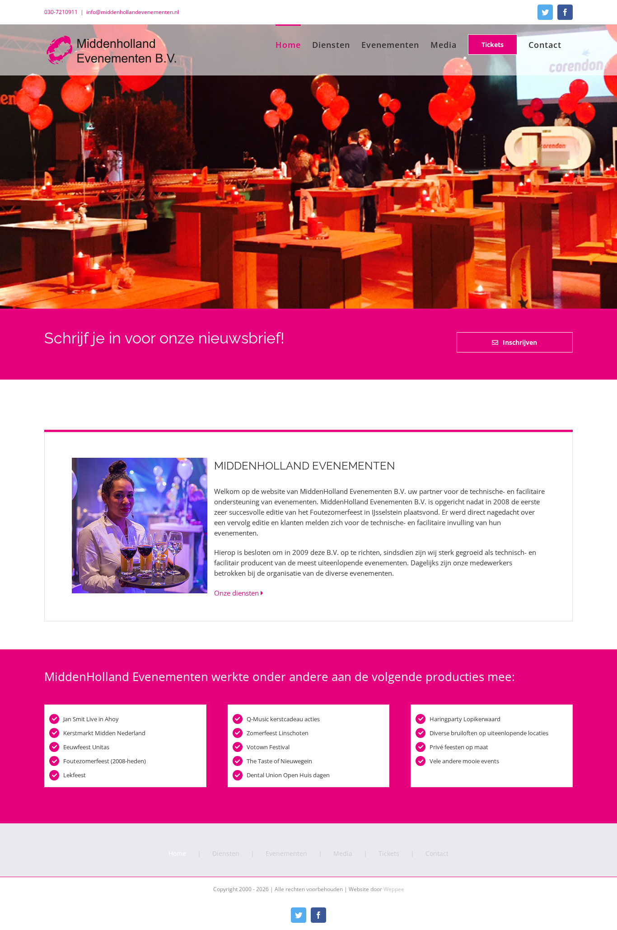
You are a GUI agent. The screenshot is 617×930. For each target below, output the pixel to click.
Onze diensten (237, 592)
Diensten (225, 853)
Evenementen (286, 853)
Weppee (393, 889)
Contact (437, 853)
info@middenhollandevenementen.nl (132, 12)
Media (342, 853)
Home (177, 853)
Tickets (389, 853)
